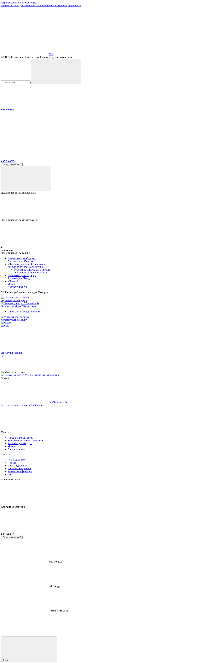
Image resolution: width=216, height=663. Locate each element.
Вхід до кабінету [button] (16, 460)
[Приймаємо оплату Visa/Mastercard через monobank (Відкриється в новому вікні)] (30, 375)
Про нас (5, 5)
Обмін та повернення (40, 5)
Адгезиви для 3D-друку (20, 261)
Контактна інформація (64, 5)
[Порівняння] (26, 178)
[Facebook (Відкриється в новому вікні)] (72, 30)
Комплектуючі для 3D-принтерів (25, 266)
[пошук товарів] (56, 71)
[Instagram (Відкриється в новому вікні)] (25, 30)
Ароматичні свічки (18, 286)
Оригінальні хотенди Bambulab (24, 311)
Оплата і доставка (19, 5)
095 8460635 (8, 109)
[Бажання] (108, 206)
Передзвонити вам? (12, 164)
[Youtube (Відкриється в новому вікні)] (120, 30)
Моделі (11, 284)
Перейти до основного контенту (18, 2)
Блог (78, 5)
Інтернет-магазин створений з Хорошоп (22, 405)
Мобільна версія (58, 402)
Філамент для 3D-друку (20, 278)
